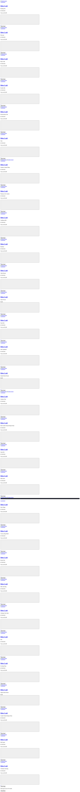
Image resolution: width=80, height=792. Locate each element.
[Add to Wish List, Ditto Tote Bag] (19, 598)
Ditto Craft (4, 6)
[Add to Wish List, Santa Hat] (19, 463)
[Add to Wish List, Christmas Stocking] (19, 780)
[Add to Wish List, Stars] (19, 152)
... (0, 25)
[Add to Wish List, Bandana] (19, 258)
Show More (3, 790)
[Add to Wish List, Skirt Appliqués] (19, 360)
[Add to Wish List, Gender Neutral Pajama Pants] (19, 727)
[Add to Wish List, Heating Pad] (19, 20)
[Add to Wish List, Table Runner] (19, 284)
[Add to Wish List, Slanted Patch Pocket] (19, 384)
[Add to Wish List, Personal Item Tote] (19, 125)
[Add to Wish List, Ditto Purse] (19, 489)
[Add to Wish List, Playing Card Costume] (19, 205)
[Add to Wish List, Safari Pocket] (19, 307)
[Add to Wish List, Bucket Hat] (19, 571)
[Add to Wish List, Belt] (19, 650)
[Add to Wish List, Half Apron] (19, 753)
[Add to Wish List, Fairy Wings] (19, 518)
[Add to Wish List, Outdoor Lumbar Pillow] (19, 178)
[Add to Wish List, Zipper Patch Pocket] (19, 700)
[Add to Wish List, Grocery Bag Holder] (19, 545)
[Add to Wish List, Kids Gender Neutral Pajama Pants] (19, 437)
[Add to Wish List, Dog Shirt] (19, 334)
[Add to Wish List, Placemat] (19, 46)
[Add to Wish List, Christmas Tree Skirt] (19, 624)
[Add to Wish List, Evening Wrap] (19, 677)
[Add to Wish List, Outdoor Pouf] (19, 410)
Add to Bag (3, 26)
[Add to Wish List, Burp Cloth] (19, 72)
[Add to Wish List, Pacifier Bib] (19, 99)
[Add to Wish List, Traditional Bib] (19, 231)
